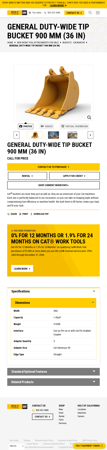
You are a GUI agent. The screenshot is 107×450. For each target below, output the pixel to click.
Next (90, 135)
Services (62, 423)
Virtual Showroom (76, 126)
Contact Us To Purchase (52, 166)
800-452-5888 (53, 12)
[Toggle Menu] (98, 12)
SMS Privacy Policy (89, 440)
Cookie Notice (32, 444)
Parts (61, 420)
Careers (81, 416)
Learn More (21, 268)
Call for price (17, 158)
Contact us (73, 13)
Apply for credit (73, 175)
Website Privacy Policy (44, 440)
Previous (16, 135)
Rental (61, 416)
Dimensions (22, 303)
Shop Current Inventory (52, 185)
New (61, 409)
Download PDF (41, 214)
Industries (82, 413)
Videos (49, 126)
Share (14, 214)
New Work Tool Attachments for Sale (38, 42)
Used (61, 413)
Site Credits (14, 440)
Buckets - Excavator (74, 42)
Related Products (22, 382)
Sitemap (27, 440)
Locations (82, 409)
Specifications (20, 291)
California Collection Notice (54, 444)
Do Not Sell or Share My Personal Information (36, 447)
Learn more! (57, 5)
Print (25, 214)
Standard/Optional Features (29, 372)
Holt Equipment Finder (88, 445)
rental (26, 175)
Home (10, 42)
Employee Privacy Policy (67, 440)
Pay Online (36, 12)
